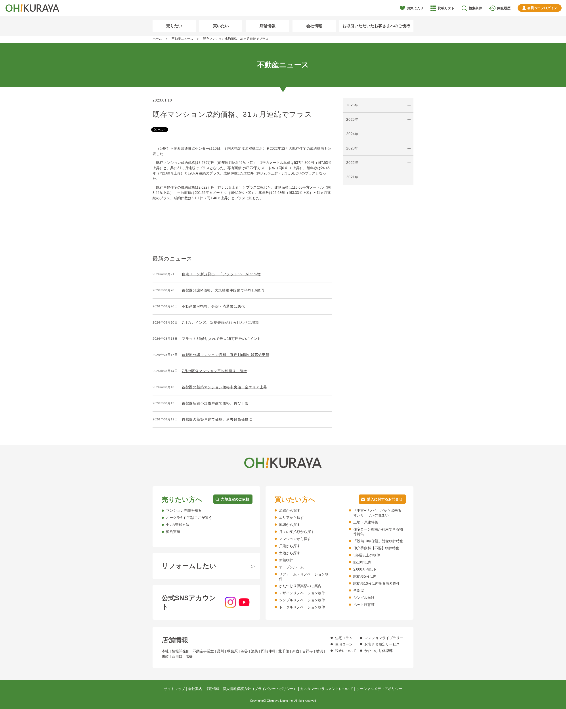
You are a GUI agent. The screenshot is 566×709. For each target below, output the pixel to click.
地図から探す (289, 525)
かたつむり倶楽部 (378, 651)
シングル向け (364, 598)
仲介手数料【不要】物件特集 (376, 548)
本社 (165, 651)
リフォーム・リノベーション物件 (304, 576)
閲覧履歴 (504, 8)
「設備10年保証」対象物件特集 (378, 541)
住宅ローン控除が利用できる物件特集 (378, 531)
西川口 (177, 656)
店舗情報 (267, 26)
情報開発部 (180, 651)
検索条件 (475, 8)
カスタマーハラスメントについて (326, 689)
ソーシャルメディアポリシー (379, 689)
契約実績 (173, 532)
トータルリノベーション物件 (302, 607)
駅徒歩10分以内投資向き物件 (376, 583)
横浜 (319, 651)
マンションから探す (295, 539)
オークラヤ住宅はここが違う (189, 517)
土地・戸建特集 (365, 522)
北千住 (283, 651)
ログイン (542, 8)
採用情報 (212, 689)
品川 (220, 651)
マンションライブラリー (383, 638)
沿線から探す (289, 510)
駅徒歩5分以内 (365, 576)
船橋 (189, 656)
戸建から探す (289, 546)
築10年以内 (362, 562)
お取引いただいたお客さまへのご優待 (376, 26)
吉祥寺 (307, 651)
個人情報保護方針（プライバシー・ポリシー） (260, 689)
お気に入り (415, 8)
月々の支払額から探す (296, 532)
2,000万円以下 (364, 569)
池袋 (254, 651)
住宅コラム (344, 638)
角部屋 (358, 590)
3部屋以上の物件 (366, 555)
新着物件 (286, 560)
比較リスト (446, 8)
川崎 (165, 656)
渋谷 (244, 651)
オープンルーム (291, 567)
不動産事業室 (203, 651)
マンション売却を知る (183, 510)
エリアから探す (291, 517)
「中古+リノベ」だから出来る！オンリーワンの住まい (379, 513)
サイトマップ (174, 689)
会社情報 (314, 26)
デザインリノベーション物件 (302, 593)
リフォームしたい (189, 565)
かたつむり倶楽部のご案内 (300, 586)
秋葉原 (232, 651)
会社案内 (195, 689)
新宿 (295, 651)
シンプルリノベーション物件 (302, 600)
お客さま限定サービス (382, 644)
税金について (345, 651)
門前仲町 (268, 651)
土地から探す (289, 553)
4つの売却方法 (177, 525)
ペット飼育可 (364, 605)
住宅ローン (344, 644)
